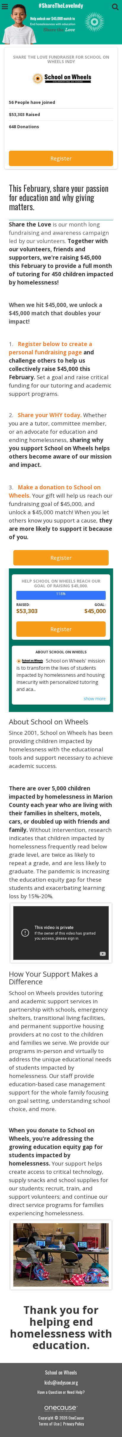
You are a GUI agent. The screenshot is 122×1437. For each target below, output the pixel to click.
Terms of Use (49, 1423)
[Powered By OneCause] (60, 1408)
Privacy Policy (73, 1423)
